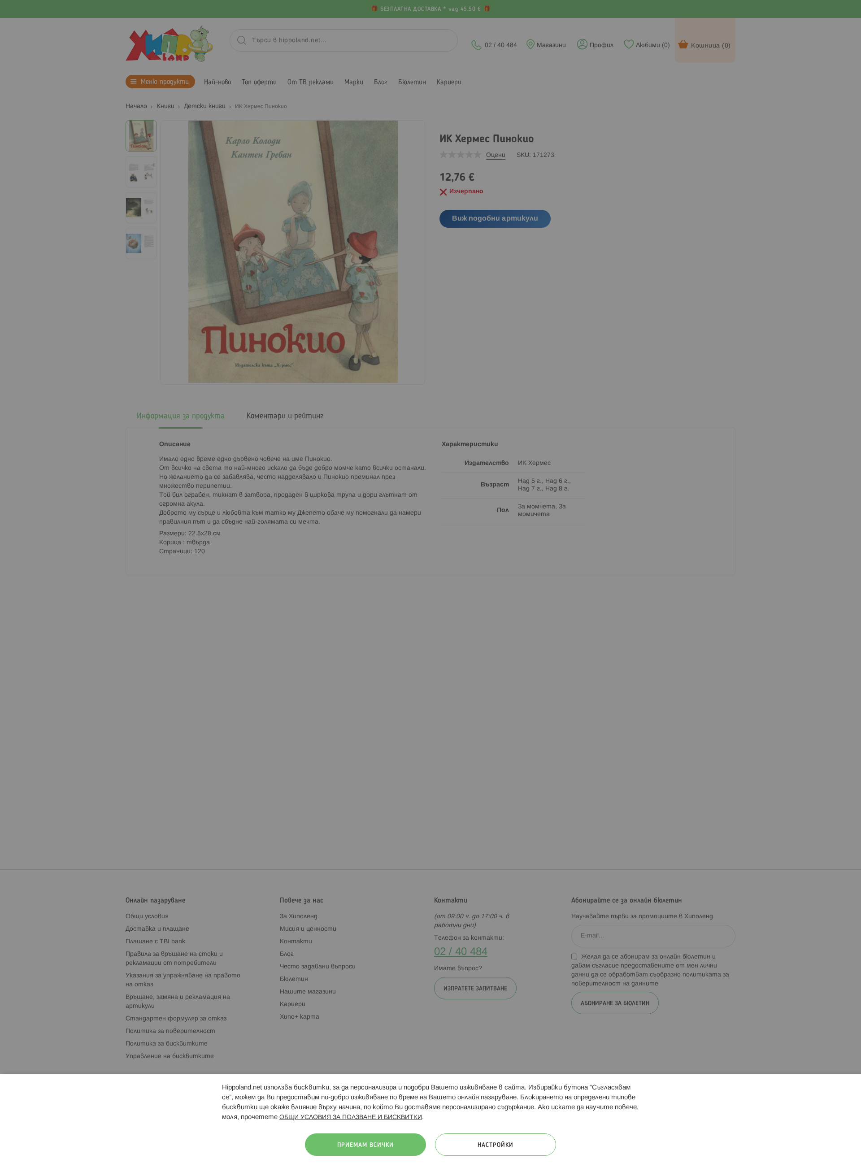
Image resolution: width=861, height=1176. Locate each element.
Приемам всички (365, 1145)
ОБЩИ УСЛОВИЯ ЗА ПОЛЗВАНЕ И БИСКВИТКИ (350, 1117)
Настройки (495, 1145)
